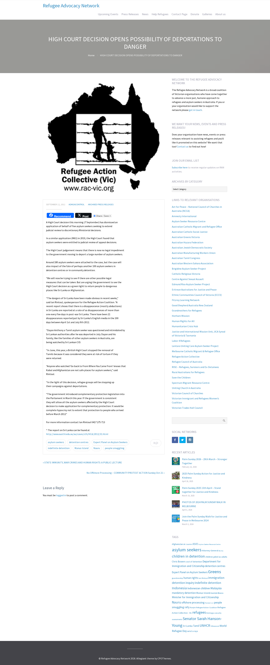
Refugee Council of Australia (187, 361)
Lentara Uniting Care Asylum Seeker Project (195, 345)
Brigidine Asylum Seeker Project (189, 268)
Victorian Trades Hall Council (187, 407)
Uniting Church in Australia (186, 388)
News (145, 14)
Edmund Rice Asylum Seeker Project (191, 284)
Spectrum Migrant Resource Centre (191, 382)
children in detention (188, 556)
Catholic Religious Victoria (186, 273)
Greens (214, 571)
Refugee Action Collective (186, 356)
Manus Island (81, 448)
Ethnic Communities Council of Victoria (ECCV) (197, 294)
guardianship (177, 578)
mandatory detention (184, 593)
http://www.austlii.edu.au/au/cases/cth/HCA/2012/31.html (77, 434)
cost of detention (194, 561)
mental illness (217, 593)
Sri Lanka (187, 625)
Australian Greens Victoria (186, 237)
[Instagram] (190, 440)
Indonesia (179, 588)
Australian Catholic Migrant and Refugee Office (197, 226)
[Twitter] (182, 440)
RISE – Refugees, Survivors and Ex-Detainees (195, 367)
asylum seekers (56, 442)
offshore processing (193, 602)
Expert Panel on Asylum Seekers (110, 442)
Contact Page (179, 14)
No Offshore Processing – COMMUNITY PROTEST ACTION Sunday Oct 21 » (126, 472)
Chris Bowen (178, 561)
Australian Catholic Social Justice (190, 231)
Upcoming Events (108, 14)
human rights (190, 578)
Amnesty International (184, 216)
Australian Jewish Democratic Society (192, 247)
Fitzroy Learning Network (185, 300)
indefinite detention (59, 448)
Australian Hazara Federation (187, 242)
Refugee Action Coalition (206, 607)
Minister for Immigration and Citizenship (195, 597)
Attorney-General (210, 550)
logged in (61, 495)
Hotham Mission (181, 315)
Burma (221, 551)
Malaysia (216, 588)
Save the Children (181, 377)
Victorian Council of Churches (187, 393)
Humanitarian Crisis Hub (185, 326)
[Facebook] (175, 440)
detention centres (78, 442)
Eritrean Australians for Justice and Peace (194, 289)
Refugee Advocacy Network (71, 5)
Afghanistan (177, 544)
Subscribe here (180, 167)
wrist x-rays (192, 631)
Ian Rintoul (203, 578)
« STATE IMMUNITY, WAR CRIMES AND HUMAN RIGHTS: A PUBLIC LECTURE (82, 462)
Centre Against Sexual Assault (188, 279)
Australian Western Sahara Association (192, 263)
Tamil (196, 626)
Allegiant (141, 658)
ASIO (195, 544)
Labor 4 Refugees (181, 340)
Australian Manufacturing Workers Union (193, 252)
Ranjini (193, 607)
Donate (194, 14)
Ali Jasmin (187, 544)
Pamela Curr (209, 603)
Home (91, 55)
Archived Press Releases (101, 204)
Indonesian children (198, 588)
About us (220, 14)
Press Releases (130, 14)
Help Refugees (160, 14)
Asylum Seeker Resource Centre (188, 221)
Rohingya (210, 613)
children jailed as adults (216, 556)
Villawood (215, 626)
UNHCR (205, 625)
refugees (199, 612)
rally (187, 607)
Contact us (182, 146)
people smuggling (114, 448)
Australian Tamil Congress (186, 258)
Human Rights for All (183, 321)
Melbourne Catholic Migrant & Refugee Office (196, 351)
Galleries (207, 14)
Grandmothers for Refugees (187, 310)
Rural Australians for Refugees (188, 372)
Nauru (96, 448)
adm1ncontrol (77, 204)
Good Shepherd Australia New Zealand (192, 305)
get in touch (195, 110)
